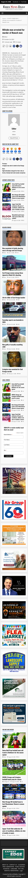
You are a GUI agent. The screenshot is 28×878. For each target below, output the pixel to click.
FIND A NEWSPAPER (8, 867)
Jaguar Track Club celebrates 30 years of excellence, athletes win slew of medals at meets (6, 207)
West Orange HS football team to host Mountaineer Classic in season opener (6, 197)
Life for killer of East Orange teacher (13, 297)
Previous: (13, 165)
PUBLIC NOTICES (20, 867)
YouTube (23, 2)
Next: (13, 171)
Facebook (15, 2)
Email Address (8, 434)
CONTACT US (13, 865)
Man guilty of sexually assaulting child (12, 345)
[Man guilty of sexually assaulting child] (14, 334)
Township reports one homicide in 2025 (12, 321)
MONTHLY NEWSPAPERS (11, 870)
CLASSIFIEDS (21, 865)
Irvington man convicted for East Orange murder (12, 370)
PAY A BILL (21, 869)
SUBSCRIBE (14, 869)
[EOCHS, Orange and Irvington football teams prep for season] (14, 767)
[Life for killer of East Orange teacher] (14, 287)
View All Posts (14, 138)
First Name (7, 439)
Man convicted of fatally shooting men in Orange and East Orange (12, 249)
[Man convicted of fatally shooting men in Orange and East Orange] (14, 238)
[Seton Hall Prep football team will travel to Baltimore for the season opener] (14, 740)
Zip (5, 450)
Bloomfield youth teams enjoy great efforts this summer (6, 217)
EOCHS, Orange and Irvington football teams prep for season (6, 397)
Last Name (6, 444)
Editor (5, 37)
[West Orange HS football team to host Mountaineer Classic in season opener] (14, 792)
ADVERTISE (6, 869)
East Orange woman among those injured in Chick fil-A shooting (12, 274)
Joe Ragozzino (6, 781)
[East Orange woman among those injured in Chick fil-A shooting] (14, 263)
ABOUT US (5, 865)
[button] (2, 13)
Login (21, 870)
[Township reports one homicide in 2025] (14, 310)
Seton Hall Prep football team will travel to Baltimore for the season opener (6, 187)
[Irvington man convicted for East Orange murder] (14, 359)
